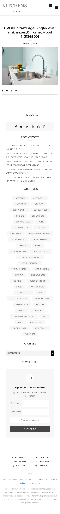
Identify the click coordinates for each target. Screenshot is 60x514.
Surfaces (37, 310)
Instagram (20, 461)
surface (22, 310)
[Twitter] (21, 126)
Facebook (20, 457)
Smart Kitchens (42, 298)
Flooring (41, 227)
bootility (39, 204)
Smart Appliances (19, 298)
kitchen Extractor (30, 263)
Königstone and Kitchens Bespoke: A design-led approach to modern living (29, 163)
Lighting (17, 281)
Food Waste (15, 233)
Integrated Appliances (30, 257)
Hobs (37, 245)
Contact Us (42, 479)
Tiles (20, 322)
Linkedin (43, 465)
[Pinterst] (44, 126)
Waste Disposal (20, 328)
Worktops (30, 334)
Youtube (20, 465)
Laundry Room (38, 275)
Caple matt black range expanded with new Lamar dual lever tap (29, 171)
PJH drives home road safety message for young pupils (28, 147)
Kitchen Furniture (19, 269)
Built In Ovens (19, 210)
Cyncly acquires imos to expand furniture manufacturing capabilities (28, 179)
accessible (20, 198)
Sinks (40, 292)
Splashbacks (22, 304)
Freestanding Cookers (39, 233)
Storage (40, 304)
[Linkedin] (27, 126)
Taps (44, 316)
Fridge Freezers (19, 239)
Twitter (43, 457)
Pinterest (44, 461)
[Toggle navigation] (56, 7)
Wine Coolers (41, 328)
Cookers (20, 216)
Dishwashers (38, 216)
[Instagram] (38, 126)
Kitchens (19, 275)
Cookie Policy (34, 483)
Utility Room (36, 322)
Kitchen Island (42, 269)
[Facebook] (16, 126)
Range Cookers (37, 287)
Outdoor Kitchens (38, 281)
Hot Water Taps (18, 251)
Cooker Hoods (40, 210)
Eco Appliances (23, 222)
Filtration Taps (22, 227)
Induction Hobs (41, 251)
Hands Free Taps (41, 239)
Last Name (16, 412)
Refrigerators (23, 292)
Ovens (19, 287)
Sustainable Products (24, 316)
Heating (23, 245)
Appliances (22, 204)
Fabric (41, 222)
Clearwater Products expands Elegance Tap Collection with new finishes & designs (29, 155)
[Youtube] (33, 126)
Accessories (38, 198)
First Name (16, 403)
